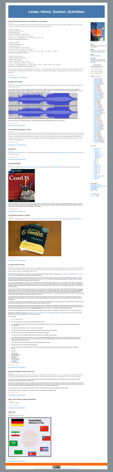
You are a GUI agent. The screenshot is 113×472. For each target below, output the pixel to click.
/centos (10, 145)
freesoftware (98, 154)
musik (95, 169)
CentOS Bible (57, 167)
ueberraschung (98, 176)
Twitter (101, 61)
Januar (96, 78)
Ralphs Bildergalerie (96, 56)
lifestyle (96, 166)
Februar (96, 106)
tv (94, 174)
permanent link (17, 77)
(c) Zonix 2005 (94, 41)
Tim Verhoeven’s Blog (33, 312)
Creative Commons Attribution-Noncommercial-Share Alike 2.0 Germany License (62, 468)
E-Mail (92, 50)
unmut (95, 177)
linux (96, 158)
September (97, 84)
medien (96, 168)
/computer (11, 77)
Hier (92, 59)
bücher (96, 149)
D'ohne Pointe (94, 190)
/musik (10, 125)
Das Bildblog (94, 188)
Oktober (96, 80)
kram (95, 164)
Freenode (101, 52)
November (96, 94)
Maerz (95, 81)
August (96, 98)
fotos (95, 162)
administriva (97, 148)
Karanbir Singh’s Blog (44, 312)
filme (95, 161)
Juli (95, 85)
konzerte (97, 172)
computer (96, 152)
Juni (95, 86)
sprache (97, 165)
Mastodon (93, 62)
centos (96, 151)
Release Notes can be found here (65, 152)
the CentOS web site (66, 274)
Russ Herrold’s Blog (57, 312)
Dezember (96, 93)
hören (96, 170)
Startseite (24, 77)
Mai (95, 88)
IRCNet (92, 52)
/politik (10, 408)
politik (95, 173)
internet (97, 157)
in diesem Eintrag (17, 85)
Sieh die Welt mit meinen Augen (99, 186)
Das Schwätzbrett (95, 187)
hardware (97, 156)
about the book (77, 218)
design (96, 153)
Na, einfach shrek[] (95, 184)
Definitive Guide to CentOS (30, 167)
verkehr (96, 178)
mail (96, 160)
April (95, 89)
